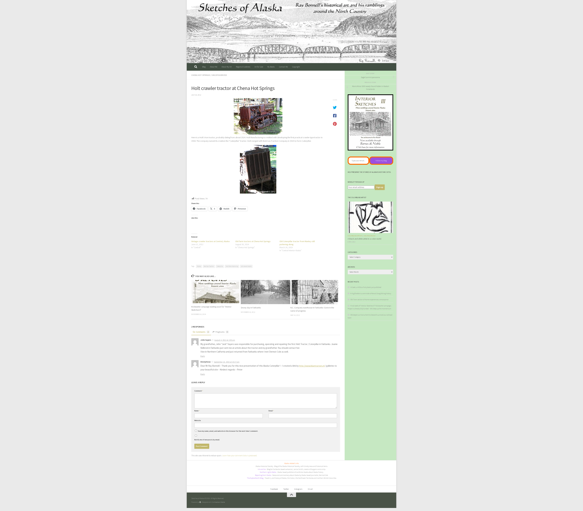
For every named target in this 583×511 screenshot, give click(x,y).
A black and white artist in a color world (364, 239)
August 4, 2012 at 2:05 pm (224, 340)
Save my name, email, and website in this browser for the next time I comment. (228, 431)
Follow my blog (381, 160)
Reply (202, 356)
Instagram (298, 489)
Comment (198, 391)
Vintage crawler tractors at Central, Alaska (210, 241)
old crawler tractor (246, 266)
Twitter (286, 489)
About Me (213, 67)
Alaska (199, 266)
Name (197, 411)
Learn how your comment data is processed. (239, 455)
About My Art (227, 67)
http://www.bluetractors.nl (312, 365)
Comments (202, 332)
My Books (271, 67)
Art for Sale (258, 67)
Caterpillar (220, 266)
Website (197, 420)
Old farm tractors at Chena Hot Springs (253, 241)
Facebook (274, 489)
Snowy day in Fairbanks (251, 307)
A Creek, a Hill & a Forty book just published (365, 287)
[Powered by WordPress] (200, 502)
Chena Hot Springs (200, 75)
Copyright (296, 67)
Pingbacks (221, 332)
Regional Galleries (243, 67)
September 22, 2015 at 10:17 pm (226, 362)
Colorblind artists (355, 236)
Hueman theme (219, 502)
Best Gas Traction (209, 266)
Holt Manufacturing (232, 266)
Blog (204, 67)
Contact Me (283, 67)
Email (271, 411)
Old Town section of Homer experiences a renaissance (369, 299)
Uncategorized (219, 75)
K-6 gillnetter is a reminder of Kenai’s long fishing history (370, 293)
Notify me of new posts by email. (207, 440)
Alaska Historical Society (264, 466)
